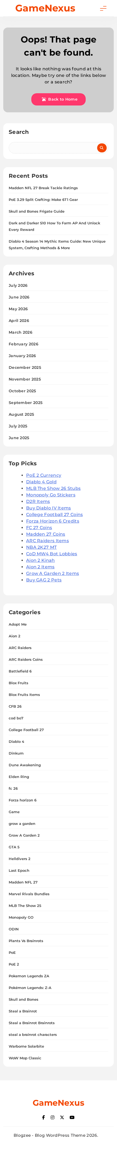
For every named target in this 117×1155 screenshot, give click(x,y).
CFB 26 (15, 706)
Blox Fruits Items (24, 694)
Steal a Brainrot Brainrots (32, 1023)
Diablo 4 (16, 741)
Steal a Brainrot (23, 1011)
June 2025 (19, 437)
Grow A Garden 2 (24, 835)
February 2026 (23, 344)
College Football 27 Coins (54, 514)
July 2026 (18, 285)
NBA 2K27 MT (41, 547)
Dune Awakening (25, 765)
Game (14, 812)
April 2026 (19, 320)
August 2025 (21, 414)
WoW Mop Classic (25, 1058)
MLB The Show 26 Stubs (53, 488)
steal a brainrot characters (33, 1034)
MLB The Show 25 (25, 905)
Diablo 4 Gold (41, 481)
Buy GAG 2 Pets (43, 580)
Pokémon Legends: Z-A (30, 987)
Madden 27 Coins (45, 534)
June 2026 (19, 297)
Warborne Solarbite (26, 1046)
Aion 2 (14, 636)
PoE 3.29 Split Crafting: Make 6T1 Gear (43, 199)
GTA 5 (14, 847)
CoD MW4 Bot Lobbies (51, 553)
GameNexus (45, 8)
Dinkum (16, 753)
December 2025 (25, 367)
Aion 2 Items (40, 566)
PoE (12, 952)
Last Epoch (19, 870)
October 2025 (22, 390)
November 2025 (25, 379)
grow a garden (22, 823)
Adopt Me (18, 624)
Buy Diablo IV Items (48, 508)
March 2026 (20, 332)
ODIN (14, 929)
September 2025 (25, 402)
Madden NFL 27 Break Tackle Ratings (43, 188)
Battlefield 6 (20, 671)
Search (19, 132)
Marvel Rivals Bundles (29, 894)
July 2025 (18, 426)
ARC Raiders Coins (26, 659)
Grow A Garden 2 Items (52, 573)
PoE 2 (14, 964)
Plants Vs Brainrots (26, 941)
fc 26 (13, 788)
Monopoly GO (21, 917)
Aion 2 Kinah (40, 560)
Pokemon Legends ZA (29, 976)
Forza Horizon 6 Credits (52, 521)
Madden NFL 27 (23, 882)
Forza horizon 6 (22, 800)
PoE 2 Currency (43, 475)
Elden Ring (19, 776)
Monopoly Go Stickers (50, 494)
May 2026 (18, 308)
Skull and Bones (23, 999)
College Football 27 (26, 730)
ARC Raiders (20, 648)
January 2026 (22, 355)
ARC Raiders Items (47, 540)
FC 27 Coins (39, 527)
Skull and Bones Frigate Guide (36, 211)
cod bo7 (16, 718)
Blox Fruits (18, 683)
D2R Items (38, 501)
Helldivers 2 (19, 859)
